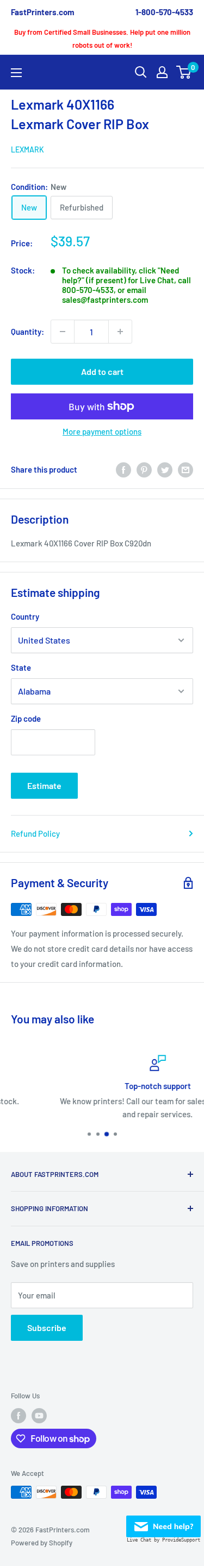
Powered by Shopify (41, 1542)
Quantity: (27, 331)
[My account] (162, 72)
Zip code (26, 718)
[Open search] (141, 72)
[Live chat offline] (163, 1523)
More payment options (102, 431)
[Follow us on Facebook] (18, 1415)
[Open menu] (16, 72)
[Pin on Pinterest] (144, 469)
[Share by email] (185, 469)
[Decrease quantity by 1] (62, 331)
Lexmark (27, 149)
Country (25, 616)
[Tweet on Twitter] (164, 469)
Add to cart (102, 371)
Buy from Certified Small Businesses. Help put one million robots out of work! (102, 38)
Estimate (44, 785)
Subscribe (46, 1327)
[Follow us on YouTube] (39, 1415)
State (21, 667)
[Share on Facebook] (123, 469)
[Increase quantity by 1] (120, 331)
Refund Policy (35, 833)
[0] (184, 72)
